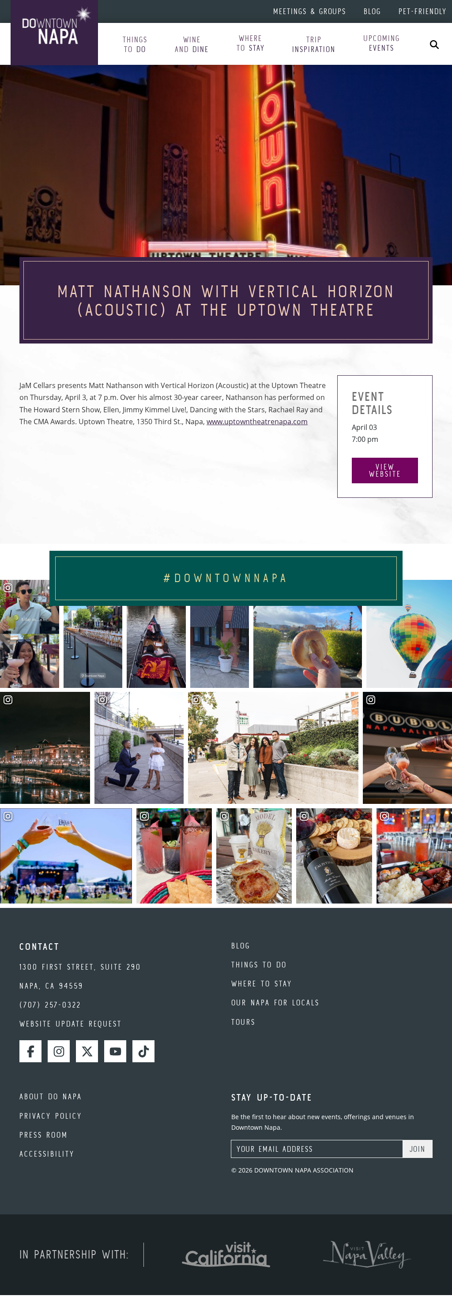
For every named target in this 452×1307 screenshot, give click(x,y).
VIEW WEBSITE (385, 470)
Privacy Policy (50, 1115)
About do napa (50, 1096)
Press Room (43, 1134)
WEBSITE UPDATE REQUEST (70, 1023)
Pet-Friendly (423, 11)
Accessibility (47, 1153)
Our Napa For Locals (275, 1002)
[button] (135, 45)
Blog (372, 11)
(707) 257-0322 (50, 1004)
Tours (243, 1022)
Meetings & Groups (309, 11)
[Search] (434, 43)
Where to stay (261, 983)
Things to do (259, 964)
